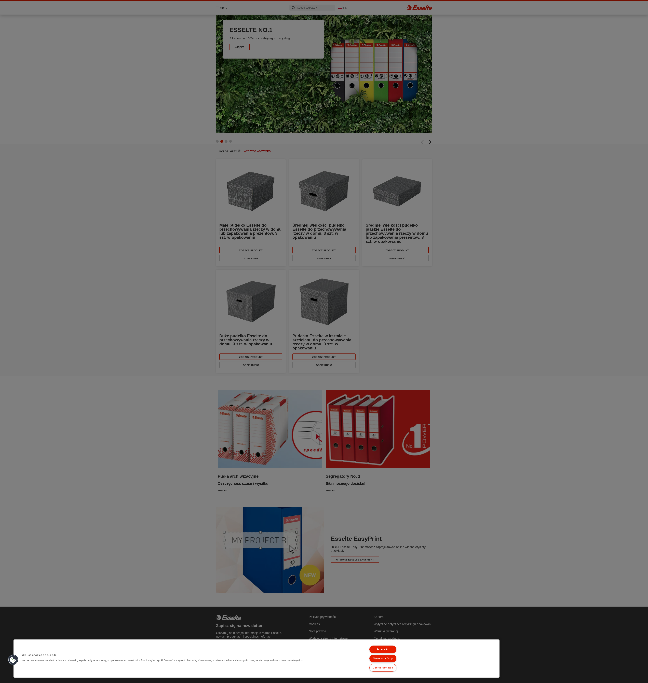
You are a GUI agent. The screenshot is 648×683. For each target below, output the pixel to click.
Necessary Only (383, 658)
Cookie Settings (383, 667)
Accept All (382, 649)
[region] (257, 658)
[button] (13, 659)
